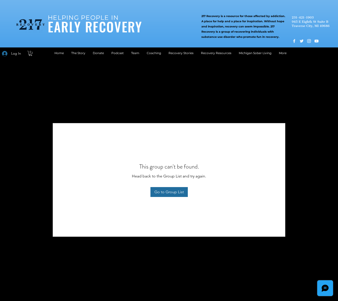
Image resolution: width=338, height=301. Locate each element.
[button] (30, 53)
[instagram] (309, 41)
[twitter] (301, 41)
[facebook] (294, 41)
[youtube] (316, 41)
